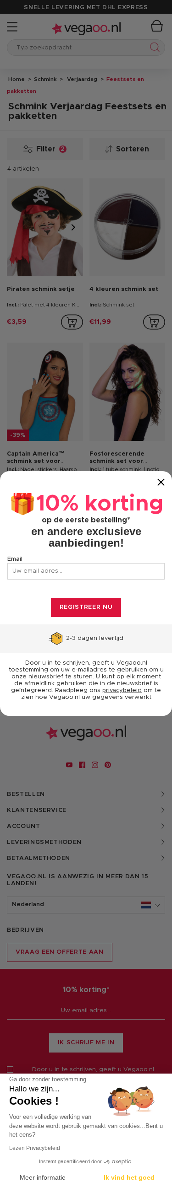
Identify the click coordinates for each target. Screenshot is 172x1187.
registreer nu (86, 607)
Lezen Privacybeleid (34, 1148)
